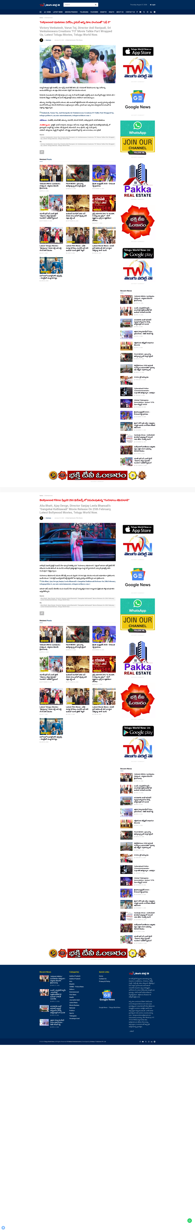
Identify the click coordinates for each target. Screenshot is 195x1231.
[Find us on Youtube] (140, 12)
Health (111, 12)
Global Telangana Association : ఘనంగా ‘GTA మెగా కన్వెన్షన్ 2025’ (144, 402)
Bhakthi (103, 12)
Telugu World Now (49, 1041)
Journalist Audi (74, 1000)
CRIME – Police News (76, 987)
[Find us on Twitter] (144, 12)
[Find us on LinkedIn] (151, 12)
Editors (71, 989)
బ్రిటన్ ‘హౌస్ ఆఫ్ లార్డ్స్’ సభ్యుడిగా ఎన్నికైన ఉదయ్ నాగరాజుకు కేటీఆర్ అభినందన (144, 425)
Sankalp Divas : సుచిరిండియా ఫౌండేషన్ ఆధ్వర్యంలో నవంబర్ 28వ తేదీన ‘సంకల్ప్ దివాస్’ (144, 437)
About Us (120, 12)
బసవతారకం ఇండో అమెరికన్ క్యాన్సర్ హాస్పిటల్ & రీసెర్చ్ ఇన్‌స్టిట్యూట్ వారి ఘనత (142, 322)
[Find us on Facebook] (137, 12)
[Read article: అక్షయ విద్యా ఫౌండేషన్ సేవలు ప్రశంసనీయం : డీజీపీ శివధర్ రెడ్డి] (126, 334)
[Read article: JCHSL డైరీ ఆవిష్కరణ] (126, 380)
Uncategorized (74, 1018)
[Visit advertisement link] (137, 62)
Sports (71, 1013)
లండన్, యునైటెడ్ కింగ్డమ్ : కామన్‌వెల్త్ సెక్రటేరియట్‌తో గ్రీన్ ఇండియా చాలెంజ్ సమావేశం (143, 310)
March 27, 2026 (71, 188)
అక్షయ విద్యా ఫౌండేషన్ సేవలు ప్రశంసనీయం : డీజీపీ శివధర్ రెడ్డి (57, 1022)
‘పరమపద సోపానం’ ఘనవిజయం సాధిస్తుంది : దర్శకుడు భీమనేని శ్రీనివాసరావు (50, 186)
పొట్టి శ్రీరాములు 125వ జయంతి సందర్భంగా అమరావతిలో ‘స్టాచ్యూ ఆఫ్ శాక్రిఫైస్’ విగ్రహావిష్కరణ (144, 367)
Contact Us (130, 12)
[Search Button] (96, 5)
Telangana (84, 12)
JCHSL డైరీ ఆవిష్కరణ (141, 377)
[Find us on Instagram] (147, 12)
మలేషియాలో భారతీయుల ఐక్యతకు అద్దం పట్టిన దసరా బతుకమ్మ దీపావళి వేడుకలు (144, 449)
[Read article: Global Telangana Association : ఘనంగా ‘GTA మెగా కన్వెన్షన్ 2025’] (126, 403)
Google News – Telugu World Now (109, 1007)
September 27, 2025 (46, 221)
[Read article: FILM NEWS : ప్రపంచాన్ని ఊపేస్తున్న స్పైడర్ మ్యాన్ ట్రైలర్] (77, 173)
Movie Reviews (74, 1005)
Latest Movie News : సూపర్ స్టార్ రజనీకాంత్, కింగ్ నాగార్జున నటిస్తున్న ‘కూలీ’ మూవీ (103, 248)
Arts (70, 981)
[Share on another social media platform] (42, 152)
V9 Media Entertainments (74, 1041)
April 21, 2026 (45, 191)
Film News (94, 12)
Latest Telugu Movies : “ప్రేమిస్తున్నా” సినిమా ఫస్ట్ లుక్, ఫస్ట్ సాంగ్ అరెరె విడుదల (50, 248)
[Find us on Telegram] (154, 12)
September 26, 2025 (72, 221)
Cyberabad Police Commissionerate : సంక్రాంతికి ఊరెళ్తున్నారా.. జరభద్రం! (144, 390)
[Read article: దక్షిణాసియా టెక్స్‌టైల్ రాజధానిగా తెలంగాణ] (126, 346)
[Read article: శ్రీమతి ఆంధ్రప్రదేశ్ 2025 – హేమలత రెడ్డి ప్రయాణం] (104, 173)
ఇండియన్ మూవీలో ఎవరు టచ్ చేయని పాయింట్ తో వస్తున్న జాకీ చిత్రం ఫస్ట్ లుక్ (76, 216)
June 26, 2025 (97, 253)
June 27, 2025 (71, 253)
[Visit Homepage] (50, 4)
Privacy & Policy (104, 981)
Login (153, 5)
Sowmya (48, 40)
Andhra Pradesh (71, 12)
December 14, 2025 (98, 188)
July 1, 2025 (44, 253)
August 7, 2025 (97, 223)
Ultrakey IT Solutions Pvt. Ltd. (98, 1041)
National (72, 1008)
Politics (72, 1010)
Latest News (58, 12)
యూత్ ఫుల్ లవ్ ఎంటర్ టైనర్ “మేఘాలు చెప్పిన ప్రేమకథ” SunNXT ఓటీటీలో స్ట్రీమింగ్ (49, 216)
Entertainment (49, 17)
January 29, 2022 (59, 40)
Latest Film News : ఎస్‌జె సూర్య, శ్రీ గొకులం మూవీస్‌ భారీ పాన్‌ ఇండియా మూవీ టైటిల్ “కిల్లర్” (77, 248)
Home (49, 12)
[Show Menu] (40, 12)
